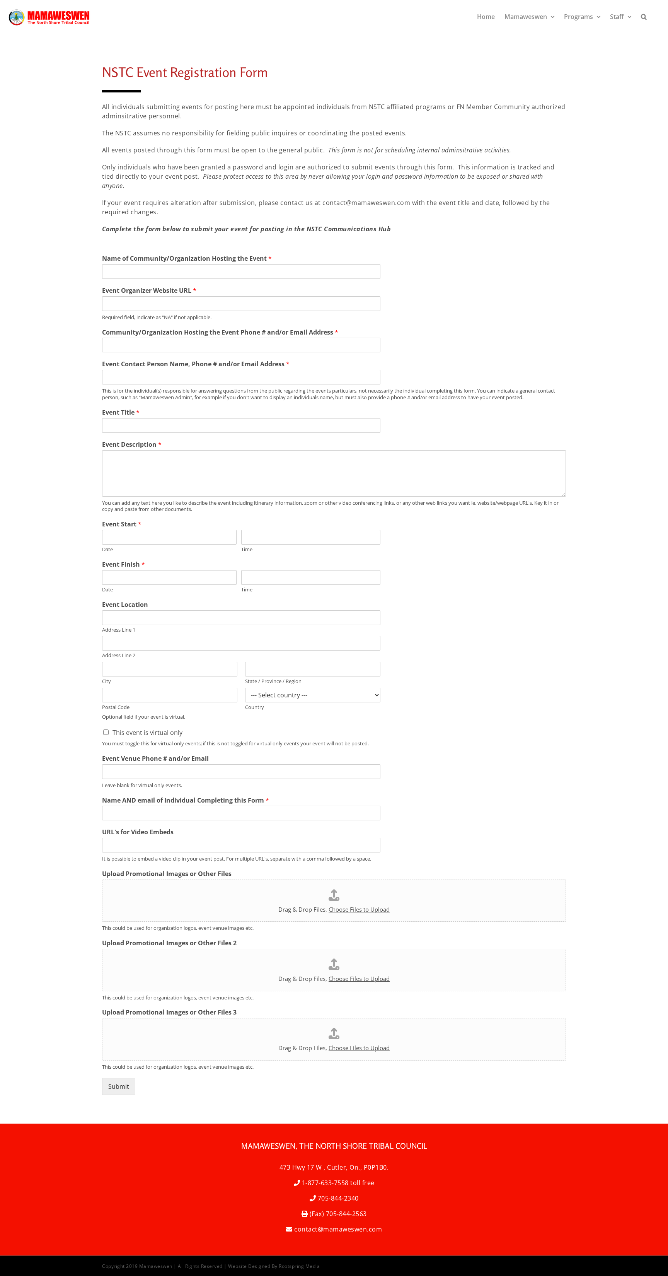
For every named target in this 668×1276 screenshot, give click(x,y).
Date (107, 549)
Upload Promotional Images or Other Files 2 (169, 943)
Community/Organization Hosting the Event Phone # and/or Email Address (220, 332)
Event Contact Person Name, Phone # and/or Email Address (196, 364)
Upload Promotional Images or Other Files (167, 874)
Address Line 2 (118, 655)
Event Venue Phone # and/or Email (155, 759)
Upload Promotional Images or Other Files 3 (169, 1012)
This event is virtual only (147, 732)
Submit (118, 1086)
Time (246, 549)
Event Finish (123, 564)
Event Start (121, 524)
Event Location (125, 605)
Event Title (121, 412)
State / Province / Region (273, 681)
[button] (644, 16)
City (106, 681)
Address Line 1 (118, 630)
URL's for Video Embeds (138, 832)
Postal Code (116, 707)
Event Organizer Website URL (149, 291)
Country (254, 707)
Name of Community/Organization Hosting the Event (187, 259)
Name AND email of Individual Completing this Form (185, 800)
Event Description (132, 445)
